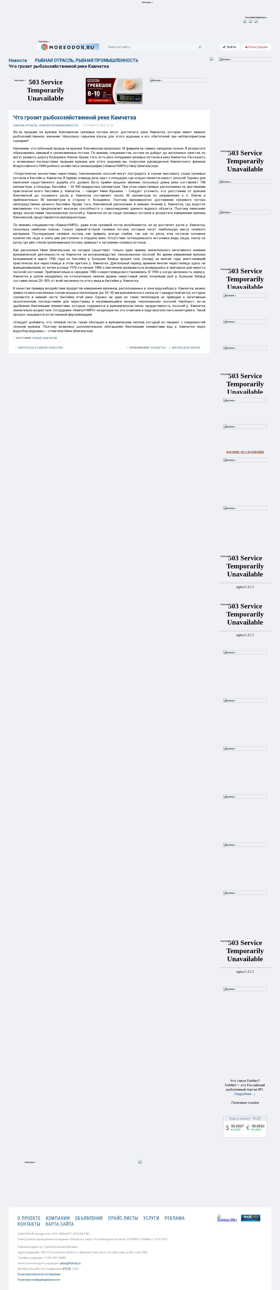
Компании (58, 1218)
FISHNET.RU (158, 348)
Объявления (89, 1218)
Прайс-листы (123, 1218)
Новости (18, 60)
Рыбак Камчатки (45, 338)
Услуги (151, 1218)
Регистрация (258, 47)
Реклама (174, 1218)
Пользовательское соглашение (39, 1274)
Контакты (29, 1224)
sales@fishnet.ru (70, 1263)
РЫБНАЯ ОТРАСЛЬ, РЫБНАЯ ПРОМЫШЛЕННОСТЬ (86, 60)
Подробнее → (245, 1094)
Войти (231, 47)
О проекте (29, 1218)
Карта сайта (60, 1224)
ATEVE (67, 1268)
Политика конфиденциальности (39, 1279)
